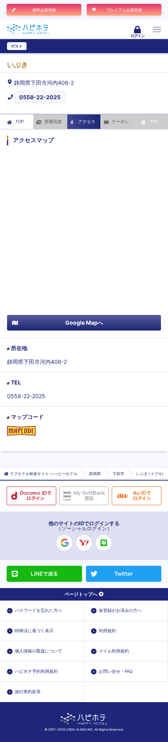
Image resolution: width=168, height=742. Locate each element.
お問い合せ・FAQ (115, 671)
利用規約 (107, 630)
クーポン (120, 121)
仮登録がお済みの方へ (120, 610)
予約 (154, 121)
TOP (19, 121)
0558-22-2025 (40, 97)
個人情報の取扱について (38, 651)
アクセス (86, 121)
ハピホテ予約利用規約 (36, 671)
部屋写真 (53, 121)
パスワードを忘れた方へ (38, 610)
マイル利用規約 (114, 651)
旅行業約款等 (28, 691)
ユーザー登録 (41, 46)
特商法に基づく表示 (34, 630)
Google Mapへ (84, 322)
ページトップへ (80, 594)
